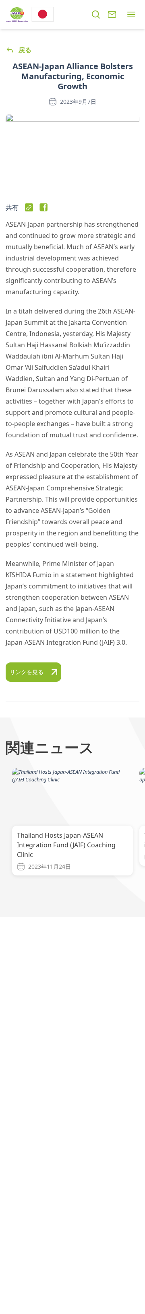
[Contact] (112, 14)
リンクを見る (27, 672)
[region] (72, 833)
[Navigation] (131, 14)
